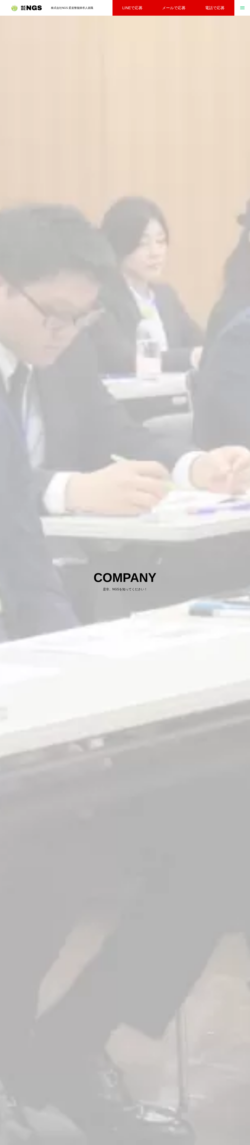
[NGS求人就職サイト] (26, 8)
